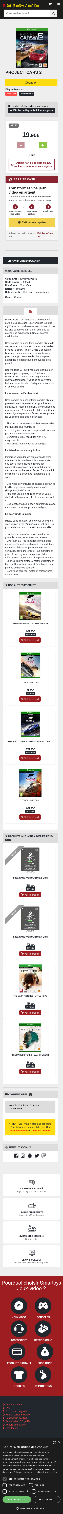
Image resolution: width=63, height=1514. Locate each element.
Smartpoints (11, 1428)
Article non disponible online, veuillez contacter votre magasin (33, 164)
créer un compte (41, 1130)
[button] (31, 1508)
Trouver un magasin (16, 1411)
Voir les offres (45, 233)
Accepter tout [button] (16, 1499)
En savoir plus (50, 1472)
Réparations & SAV (15, 1424)
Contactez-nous (13, 1404)
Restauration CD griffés (17, 1421)
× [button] (59, 1442)
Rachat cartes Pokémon (18, 1414)
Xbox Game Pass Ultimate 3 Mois (30, 877)
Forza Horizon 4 (30, 800)
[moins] (21, 145)
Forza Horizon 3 (30, 682)
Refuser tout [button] (47, 1499)
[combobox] (54, 1442)
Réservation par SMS (16, 1417)
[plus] (43, 145)
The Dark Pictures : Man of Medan (30, 1054)
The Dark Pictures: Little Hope (30, 995)
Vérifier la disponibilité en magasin (32, 110)
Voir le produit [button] (31, 640)
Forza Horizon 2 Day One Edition (30, 623)
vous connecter (19, 1130)
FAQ (7, 1407)
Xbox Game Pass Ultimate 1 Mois (30, 936)
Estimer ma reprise (34, 222)
